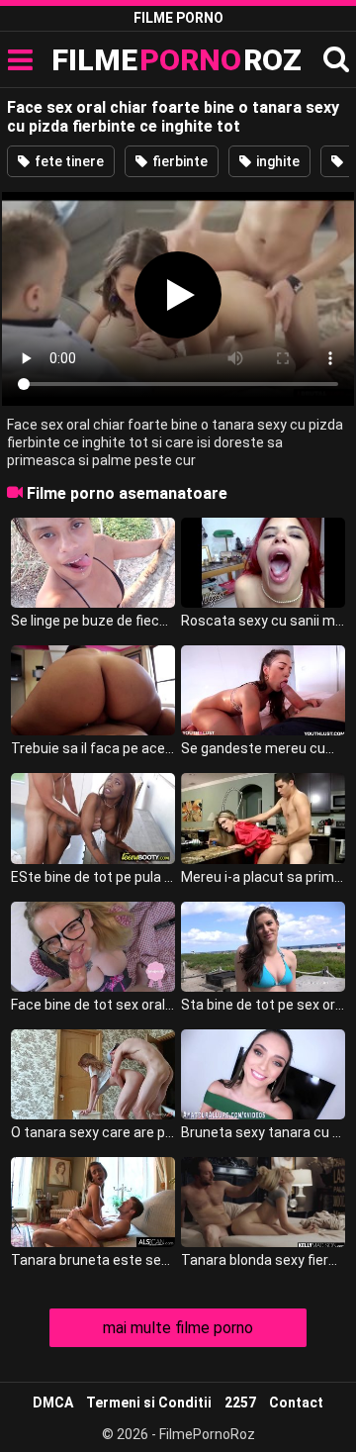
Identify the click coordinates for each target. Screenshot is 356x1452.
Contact (296, 1402)
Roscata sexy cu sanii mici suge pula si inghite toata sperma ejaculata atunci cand (263, 621)
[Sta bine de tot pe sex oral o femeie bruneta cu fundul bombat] (263, 947)
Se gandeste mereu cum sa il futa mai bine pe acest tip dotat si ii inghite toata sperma (263, 748)
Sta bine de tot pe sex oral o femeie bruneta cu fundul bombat (263, 1005)
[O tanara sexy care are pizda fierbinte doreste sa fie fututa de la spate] (93, 1074)
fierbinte (178, 161)
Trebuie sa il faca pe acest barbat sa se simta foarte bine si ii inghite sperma (93, 748)
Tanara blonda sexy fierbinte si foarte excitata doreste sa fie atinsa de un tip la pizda (263, 1260)
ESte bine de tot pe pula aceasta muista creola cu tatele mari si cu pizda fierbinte (93, 877)
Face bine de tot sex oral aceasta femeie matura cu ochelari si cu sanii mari (93, 1005)
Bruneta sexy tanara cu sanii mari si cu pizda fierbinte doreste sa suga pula (263, 1132)
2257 (240, 1402)
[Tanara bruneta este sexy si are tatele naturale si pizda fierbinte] (93, 1202)
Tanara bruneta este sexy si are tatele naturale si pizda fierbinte (93, 1260)
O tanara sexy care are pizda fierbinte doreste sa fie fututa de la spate (93, 1132)
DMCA (53, 1402)
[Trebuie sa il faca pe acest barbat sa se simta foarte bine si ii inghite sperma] (93, 690)
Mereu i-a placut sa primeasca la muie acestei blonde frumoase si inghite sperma (263, 877)
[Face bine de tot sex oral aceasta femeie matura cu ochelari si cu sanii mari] (93, 947)
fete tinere (68, 161)
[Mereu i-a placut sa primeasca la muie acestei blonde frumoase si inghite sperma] (263, 818)
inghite (276, 161)
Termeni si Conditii (149, 1402)
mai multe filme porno (178, 1327)
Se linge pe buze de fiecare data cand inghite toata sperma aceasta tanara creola (93, 621)
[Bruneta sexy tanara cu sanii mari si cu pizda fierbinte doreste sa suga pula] (263, 1074)
